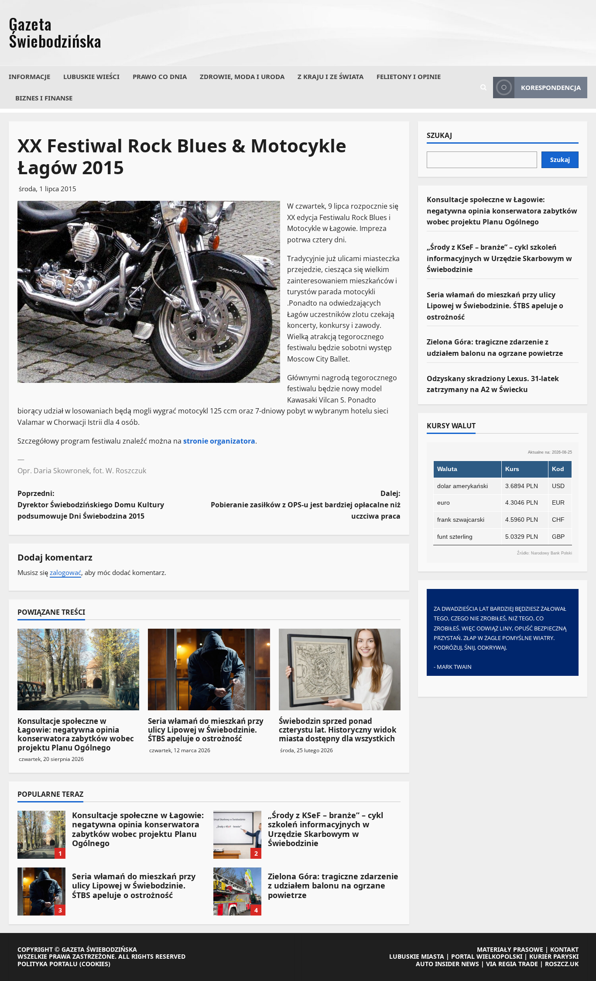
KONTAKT (564, 949)
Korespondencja (551, 87)
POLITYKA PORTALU (47, 964)
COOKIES (95, 964)
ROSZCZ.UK (562, 964)
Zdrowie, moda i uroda (242, 76)
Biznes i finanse (43, 97)
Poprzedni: (90, 504)
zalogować (65, 572)
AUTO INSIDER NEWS (447, 964)
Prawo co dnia (160, 76)
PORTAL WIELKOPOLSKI (486, 956)
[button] (483, 87)
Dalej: (306, 504)
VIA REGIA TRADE (512, 964)
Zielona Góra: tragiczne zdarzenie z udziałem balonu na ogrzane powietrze (237, 891)
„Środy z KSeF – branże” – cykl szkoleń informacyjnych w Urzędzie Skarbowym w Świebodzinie (237, 835)
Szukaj (439, 135)
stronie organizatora (219, 441)
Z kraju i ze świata (330, 76)
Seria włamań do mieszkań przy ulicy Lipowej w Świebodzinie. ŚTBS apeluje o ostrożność (206, 730)
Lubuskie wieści (91, 76)
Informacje (29, 76)
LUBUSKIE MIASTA (416, 956)
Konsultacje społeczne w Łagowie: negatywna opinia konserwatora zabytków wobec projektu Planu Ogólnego (75, 734)
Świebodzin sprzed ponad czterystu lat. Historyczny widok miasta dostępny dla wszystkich (338, 730)
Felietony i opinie (409, 76)
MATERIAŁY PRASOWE (510, 949)
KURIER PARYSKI (554, 956)
